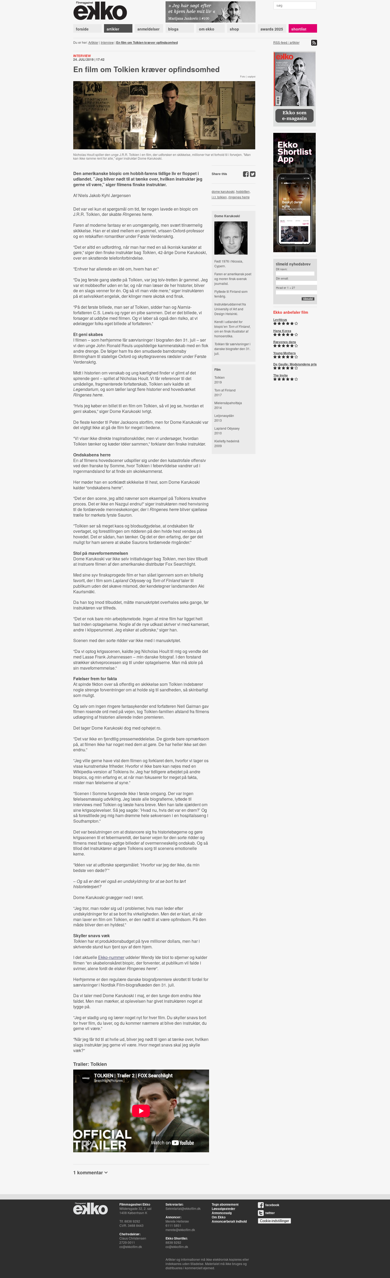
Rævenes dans (284, 342)
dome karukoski (223, 191)
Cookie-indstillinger (274, 1221)
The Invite (280, 375)
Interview (107, 42)
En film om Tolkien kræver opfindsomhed (147, 42)
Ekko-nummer (111, 957)
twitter (270, 1212)
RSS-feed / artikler (286, 42)
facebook (272, 1204)
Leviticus (280, 319)
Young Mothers (284, 353)
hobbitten (243, 191)
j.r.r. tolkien (219, 197)
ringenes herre (239, 197)
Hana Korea (282, 331)
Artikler (93, 42)
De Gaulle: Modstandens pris (295, 364)
